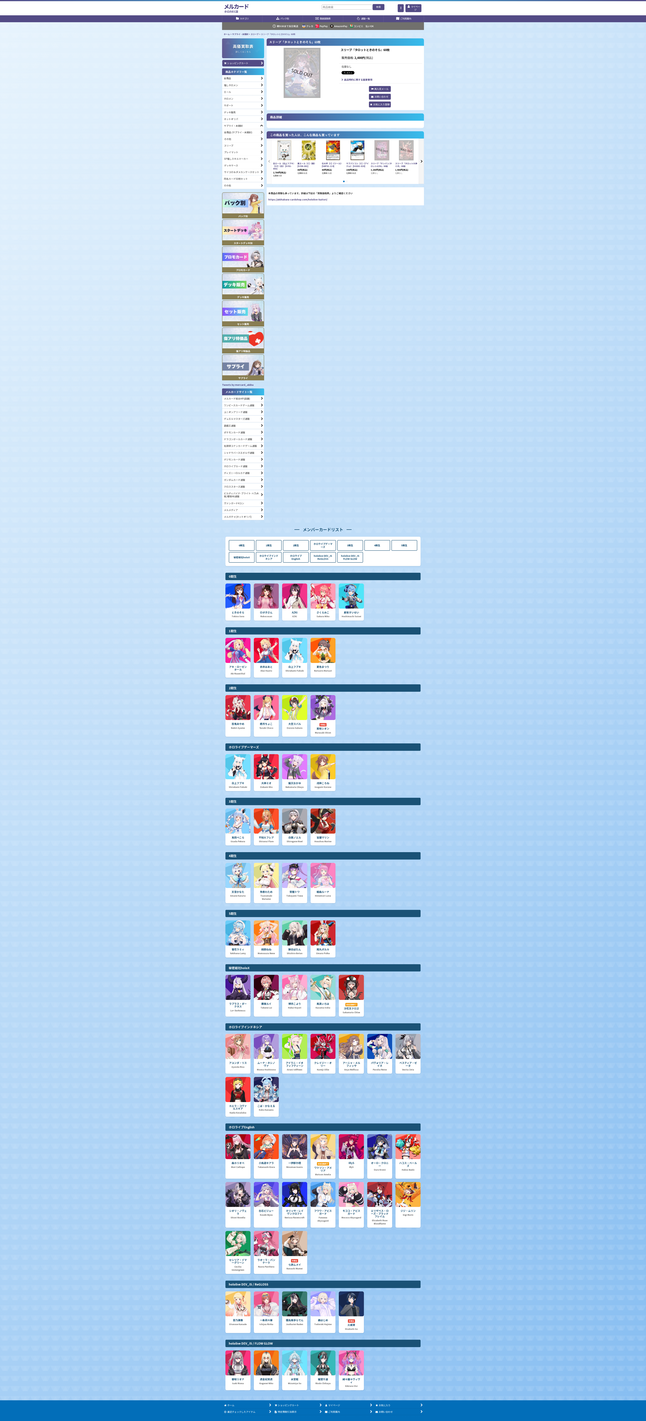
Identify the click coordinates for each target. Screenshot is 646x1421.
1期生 (269, 545)
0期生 (242, 545)
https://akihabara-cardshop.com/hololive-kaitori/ (297, 199)
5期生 (404, 545)
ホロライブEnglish (296, 557)
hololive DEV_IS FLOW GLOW (350, 557)
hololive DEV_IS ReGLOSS (323, 557)
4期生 (377, 545)
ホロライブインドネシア (268, 557)
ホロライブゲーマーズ (323, 545)
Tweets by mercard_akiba (238, 384)
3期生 (350, 545)
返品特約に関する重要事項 (358, 79)
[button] (401, 8)
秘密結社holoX (242, 557)
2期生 (296, 545)
